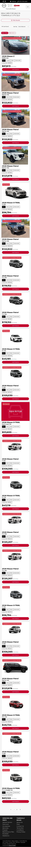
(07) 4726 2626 (23, 1)
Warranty (5, 828)
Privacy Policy (21, 832)
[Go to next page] (20, 809)
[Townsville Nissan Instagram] (5, 1)
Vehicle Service (7, 822)
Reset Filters (5, 32)
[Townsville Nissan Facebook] (3, 1)
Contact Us (20, 826)
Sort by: (15, 26)
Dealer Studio (12, 845)
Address (14, 1)
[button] (28, 6)
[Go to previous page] (11, 809)
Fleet (18, 824)
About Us (19, 822)
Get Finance (15, 69)
